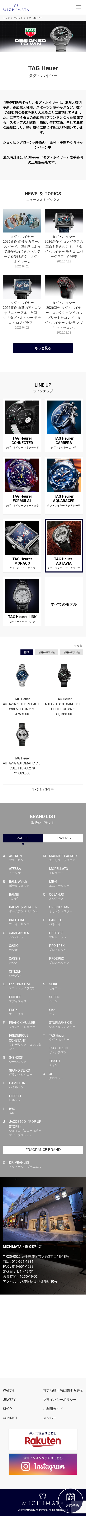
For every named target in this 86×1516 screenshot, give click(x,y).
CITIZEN (15, 973)
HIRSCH (15, 1098)
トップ (6, 18)
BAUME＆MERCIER (23, 909)
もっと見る (43, 348)
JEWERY (9, 1400)
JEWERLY (63, 838)
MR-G (59, 883)
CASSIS (14, 960)
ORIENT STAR (60, 909)
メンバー (49, 1418)
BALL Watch (19, 883)
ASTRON (16, 858)
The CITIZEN (58, 1050)
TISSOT (54, 1063)
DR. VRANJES (25, 1164)
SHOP (7, 1409)
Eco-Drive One (22, 986)
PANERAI (56, 922)
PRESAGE (58, 935)
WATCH (22, 838)
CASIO (14, 947)
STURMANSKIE (62, 1024)
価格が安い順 (46, 652)
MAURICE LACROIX (63, 858)
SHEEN (54, 999)
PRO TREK (58, 947)
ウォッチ (18, 18)
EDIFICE (18, 999)
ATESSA (15, 870)
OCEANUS (56, 896)
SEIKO (55, 986)
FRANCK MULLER (22, 1024)
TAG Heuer (59, 1037)
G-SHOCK (18, 1059)
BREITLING (19, 922)
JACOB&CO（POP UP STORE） (25, 1128)
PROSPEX (59, 960)
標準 (26, 652)
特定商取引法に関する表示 (63, 1390)
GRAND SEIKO (20, 1072)
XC (56, 1076)
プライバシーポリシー (59, 1400)
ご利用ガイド (53, 1409)
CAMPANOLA (19, 935)
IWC (12, 1111)
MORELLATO (58, 870)
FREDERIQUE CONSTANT (25, 1042)
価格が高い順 (71, 652)
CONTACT (10, 1418)
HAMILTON (17, 1085)
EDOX (16, 1012)
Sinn (52, 1012)
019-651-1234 (22, 1262)
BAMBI (14, 896)
